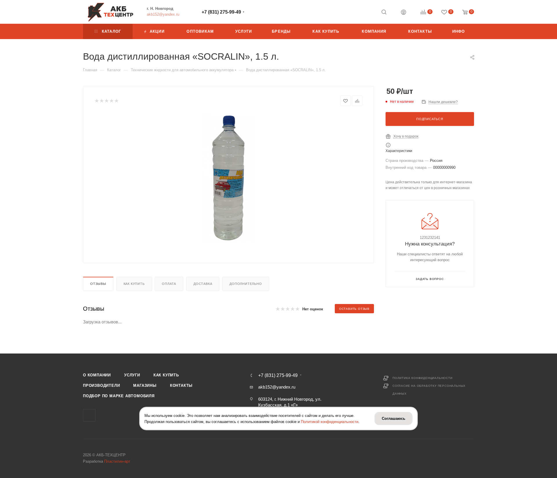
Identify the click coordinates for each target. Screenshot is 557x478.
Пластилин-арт (117, 461)
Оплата (169, 283)
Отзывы (98, 283)
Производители (101, 385)
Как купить (134, 283)
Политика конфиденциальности (423, 378)
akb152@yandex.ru (163, 14)
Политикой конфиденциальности (329, 421)
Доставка (202, 283)
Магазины (144, 385)
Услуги (132, 375)
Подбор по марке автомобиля (119, 396)
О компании (97, 375)
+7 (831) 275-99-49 (221, 12)
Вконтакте (89, 415)
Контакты (181, 385)
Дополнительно (245, 283)
